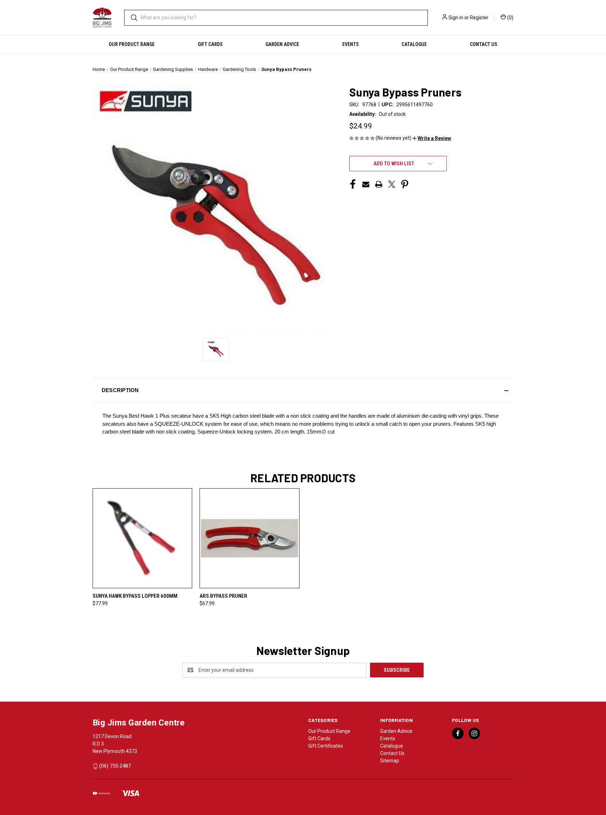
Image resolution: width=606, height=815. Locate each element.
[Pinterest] (404, 184)
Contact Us (483, 44)
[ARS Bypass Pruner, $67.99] (249, 538)
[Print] (378, 184)
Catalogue (414, 44)
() (509, 17)
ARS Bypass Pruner (223, 596)
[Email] (365, 184)
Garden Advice (282, 44)
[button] (431, 138)
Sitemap (389, 760)
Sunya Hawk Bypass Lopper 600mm (135, 596)
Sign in (456, 17)
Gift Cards (210, 44)
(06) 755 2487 (115, 766)
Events (350, 44)
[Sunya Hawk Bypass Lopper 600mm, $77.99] (142, 538)
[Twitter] (391, 184)
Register (479, 17)
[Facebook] (352, 184)
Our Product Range (132, 44)
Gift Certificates (325, 746)
